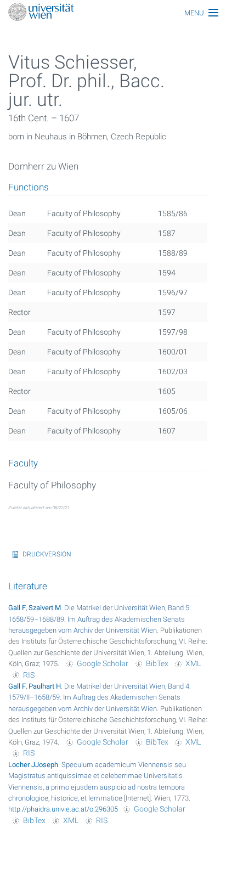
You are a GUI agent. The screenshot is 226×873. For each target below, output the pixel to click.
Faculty (23, 464)
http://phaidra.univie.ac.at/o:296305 (63, 809)
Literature (27, 586)
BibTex (157, 663)
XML (193, 663)
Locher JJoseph (33, 765)
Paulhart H (45, 686)
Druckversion (46, 554)
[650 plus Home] (113, 13)
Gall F (17, 608)
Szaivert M (45, 608)
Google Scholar (102, 663)
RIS (29, 675)
